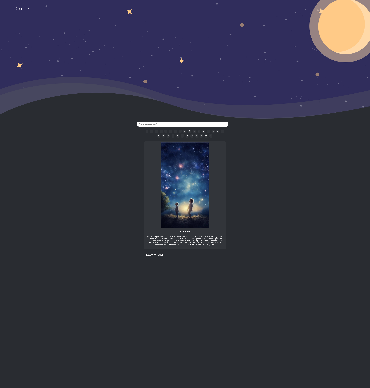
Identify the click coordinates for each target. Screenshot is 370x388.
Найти (225, 124)
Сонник (22, 9)
